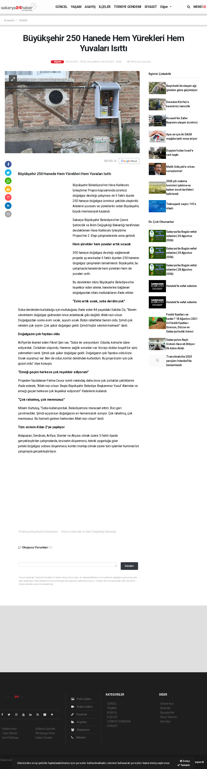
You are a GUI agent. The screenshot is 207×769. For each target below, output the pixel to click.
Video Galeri (84, 706)
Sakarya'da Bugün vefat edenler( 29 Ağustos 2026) (181, 253)
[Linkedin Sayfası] (32, 714)
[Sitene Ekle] (53, 714)
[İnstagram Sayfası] (18, 714)
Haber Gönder (44, 737)
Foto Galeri (83, 699)
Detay (186, 761)
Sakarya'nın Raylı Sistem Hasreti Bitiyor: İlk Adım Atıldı (181, 344)
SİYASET (151, 7)
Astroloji (165, 721)
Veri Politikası (10, 737)
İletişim (80, 737)
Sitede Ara (166, 703)
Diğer (164, 7)
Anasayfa (9, 20)
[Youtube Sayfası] (25, 714)
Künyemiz (83, 729)
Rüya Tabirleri (168, 717)
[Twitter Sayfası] (11, 714)
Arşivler (81, 722)
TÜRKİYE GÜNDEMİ (127, 7)
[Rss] (39, 714)
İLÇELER (105, 7)
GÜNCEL (61, 7)
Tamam (185, 765)
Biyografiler (167, 712)
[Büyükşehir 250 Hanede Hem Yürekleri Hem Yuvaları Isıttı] (72, 112)
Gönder (129, 565)
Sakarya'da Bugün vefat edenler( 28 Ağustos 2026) (181, 269)
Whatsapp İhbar (45, 733)
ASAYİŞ (90, 7)
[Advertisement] (45, 244)
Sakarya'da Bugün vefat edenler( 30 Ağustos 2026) (181, 236)
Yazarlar (81, 714)
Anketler (165, 708)
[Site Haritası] (46, 714)
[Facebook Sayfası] (3, 714)
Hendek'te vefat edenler (181, 286)
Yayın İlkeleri (9, 733)
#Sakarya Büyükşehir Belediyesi (38, 531)
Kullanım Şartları (45, 728)
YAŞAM (76, 7)
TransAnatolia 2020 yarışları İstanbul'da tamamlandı (179, 361)
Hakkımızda (9, 728)
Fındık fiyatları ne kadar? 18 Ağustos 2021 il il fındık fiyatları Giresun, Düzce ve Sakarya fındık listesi (181, 323)
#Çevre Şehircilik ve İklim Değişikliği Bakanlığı (88, 531)
